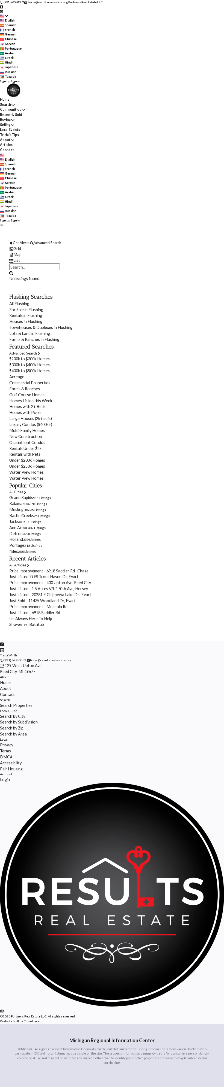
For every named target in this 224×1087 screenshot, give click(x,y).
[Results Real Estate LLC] (112, 1005)
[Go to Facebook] (1, 6)
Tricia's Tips (9, 135)
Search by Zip (11, 728)
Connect (7, 150)
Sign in (15, 81)
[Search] (11, 273)
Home (5, 99)
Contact (7, 694)
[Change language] (4, 16)
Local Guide (8, 711)
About (5, 140)
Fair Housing (11, 769)
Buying (5, 120)
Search (5, 105)
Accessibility (11, 763)
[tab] (111, 249)
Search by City (12, 716)
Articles (6, 145)
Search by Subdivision (19, 722)
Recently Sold (11, 115)
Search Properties (16, 705)
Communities (10, 109)
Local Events (10, 130)
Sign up (5, 81)
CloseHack (31, 1021)
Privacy (6, 745)
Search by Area (13, 734)
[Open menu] (1, 225)
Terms (5, 751)
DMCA (6, 757)
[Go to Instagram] (1, 11)
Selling (5, 125)
